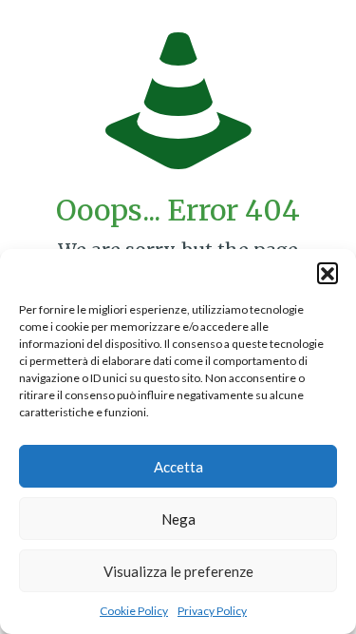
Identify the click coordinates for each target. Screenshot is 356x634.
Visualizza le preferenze (178, 571)
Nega (178, 519)
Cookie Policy (134, 611)
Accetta (178, 466)
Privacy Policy (212, 611)
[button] (327, 272)
